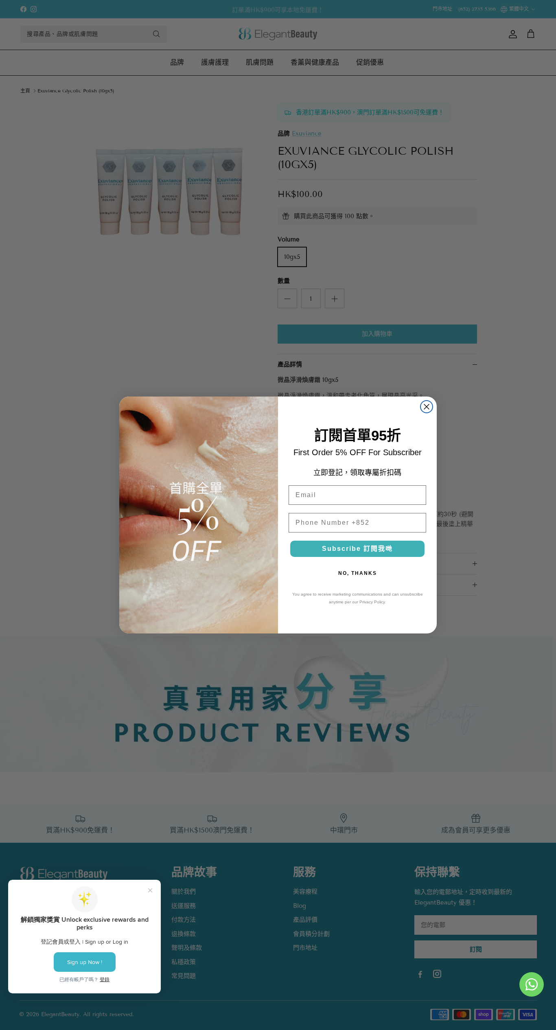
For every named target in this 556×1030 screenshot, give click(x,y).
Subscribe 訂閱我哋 (357, 548)
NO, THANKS (357, 573)
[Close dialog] (426, 407)
